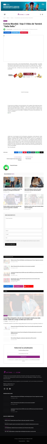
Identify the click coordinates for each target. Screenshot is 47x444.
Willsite (28, 441)
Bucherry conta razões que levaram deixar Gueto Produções (34, 207)
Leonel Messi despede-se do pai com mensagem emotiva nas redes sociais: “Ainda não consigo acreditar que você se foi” (21, 318)
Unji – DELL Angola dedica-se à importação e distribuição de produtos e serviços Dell (20, 431)
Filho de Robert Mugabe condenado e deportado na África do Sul (23, 338)
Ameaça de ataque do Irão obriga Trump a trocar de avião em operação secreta (26, 326)
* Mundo (5, 315)
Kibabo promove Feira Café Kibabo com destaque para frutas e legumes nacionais (27, 260)
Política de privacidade (36, 359)
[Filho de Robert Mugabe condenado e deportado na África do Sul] (6, 339)
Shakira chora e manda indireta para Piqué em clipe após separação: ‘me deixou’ (19, 420)
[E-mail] (4, 79)
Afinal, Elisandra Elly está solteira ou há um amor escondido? (23, 266)
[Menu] (5, 14)
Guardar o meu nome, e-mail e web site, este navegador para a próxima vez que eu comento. (23, 240)
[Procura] (42, 14)
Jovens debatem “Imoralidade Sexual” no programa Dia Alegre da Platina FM (12, 190)
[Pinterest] (4, 76)
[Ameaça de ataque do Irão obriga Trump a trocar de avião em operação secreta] (6, 328)
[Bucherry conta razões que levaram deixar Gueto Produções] (34, 199)
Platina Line (28, 438)
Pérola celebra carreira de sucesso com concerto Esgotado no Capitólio (12, 207)
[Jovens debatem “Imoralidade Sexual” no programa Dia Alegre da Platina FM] (12, 182)
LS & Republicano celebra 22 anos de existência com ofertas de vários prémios (19, 427)
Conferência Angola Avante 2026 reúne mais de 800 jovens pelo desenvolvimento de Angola (27, 273)
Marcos (6, 426)
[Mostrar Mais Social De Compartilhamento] (29, 32)
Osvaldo (6, 321)
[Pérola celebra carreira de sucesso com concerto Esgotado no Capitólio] (12, 199)
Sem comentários (26, 29)
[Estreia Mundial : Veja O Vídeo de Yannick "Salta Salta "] (23, 48)
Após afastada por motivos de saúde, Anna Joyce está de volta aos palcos (33, 190)
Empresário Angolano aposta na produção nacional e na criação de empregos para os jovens (22, 424)
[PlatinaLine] (23, 14)
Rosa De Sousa (9, 29)
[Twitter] (4, 70)
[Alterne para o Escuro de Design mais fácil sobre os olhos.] (40, 14)
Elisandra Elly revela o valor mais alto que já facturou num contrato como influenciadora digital (25, 279)
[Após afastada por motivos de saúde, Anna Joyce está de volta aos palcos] (34, 182)
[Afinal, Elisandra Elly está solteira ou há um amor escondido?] (6, 268)
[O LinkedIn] (4, 73)
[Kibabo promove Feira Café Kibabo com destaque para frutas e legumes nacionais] (6, 261)
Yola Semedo (28, 158)
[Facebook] (4, 67)
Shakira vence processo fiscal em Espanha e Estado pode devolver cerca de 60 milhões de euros (26, 333)
